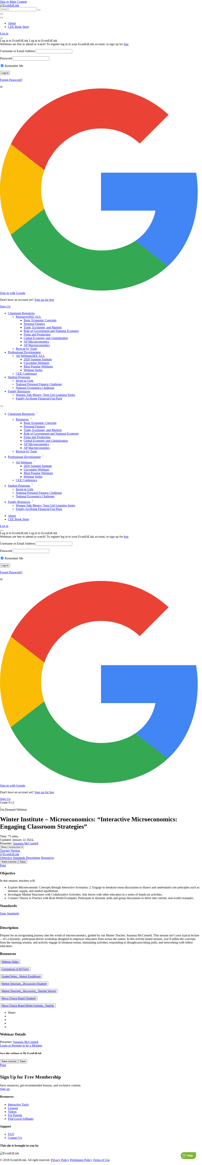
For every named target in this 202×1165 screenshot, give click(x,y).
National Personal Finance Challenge (39, 384)
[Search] (38, 10)
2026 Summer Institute (38, 359)
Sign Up (5, 306)
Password (6, 58)
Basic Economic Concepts (40, 320)
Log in (4, 33)
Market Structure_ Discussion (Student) (24, 983)
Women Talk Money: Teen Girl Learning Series (45, 395)
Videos (12, 1111)
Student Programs (19, 377)
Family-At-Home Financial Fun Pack (39, 398)
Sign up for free (44, 299)
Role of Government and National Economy (51, 331)
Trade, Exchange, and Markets (43, 327)
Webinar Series (33, 370)
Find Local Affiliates (21, 1118)
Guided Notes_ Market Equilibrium (21, 976)
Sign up (5, 1089)
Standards (19, 857)
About (12, 23)
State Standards (9, 913)
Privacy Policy (60, 1160)
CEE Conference (26, 373)
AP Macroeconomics (37, 345)
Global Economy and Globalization (46, 338)
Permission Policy (81, 1160)
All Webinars (30, 355)
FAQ (11, 1134)
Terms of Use (101, 1160)
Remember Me (13, 66)
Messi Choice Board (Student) (19, 998)
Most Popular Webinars (38, 366)
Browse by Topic (26, 348)
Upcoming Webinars (36, 363)
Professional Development (24, 352)
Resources (28, 316)
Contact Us (15, 1137)
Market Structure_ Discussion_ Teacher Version (29, 991)
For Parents (15, 1115)
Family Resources (19, 391)
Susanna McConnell (25, 843)
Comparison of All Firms (15, 969)
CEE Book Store (18, 26)
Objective (6, 857)
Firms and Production (37, 334)
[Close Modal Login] (1, 38)
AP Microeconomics (36, 341)
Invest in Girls (24, 380)
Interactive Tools (18, 1104)
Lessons (13, 1108)
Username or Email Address (17, 51)
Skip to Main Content (13, 1)
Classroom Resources (21, 313)
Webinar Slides (10, 961)
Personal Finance (34, 323)
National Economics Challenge (35, 387)
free (126, 44)
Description (33, 857)
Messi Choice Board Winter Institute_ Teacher (28, 1005)
